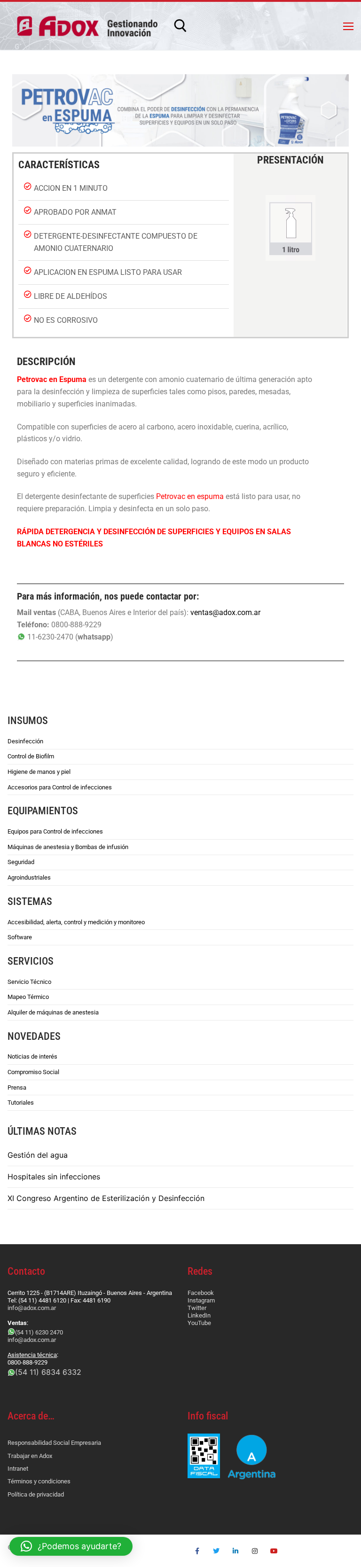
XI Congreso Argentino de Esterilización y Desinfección (106, 1198)
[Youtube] (274, 1551)
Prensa (17, 1087)
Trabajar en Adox (30, 1455)
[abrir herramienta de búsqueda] (180, 25)
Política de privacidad (36, 1494)
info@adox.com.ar (32, 1307)
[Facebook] (197, 1551)
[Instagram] (254, 1551)
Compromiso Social (33, 1072)
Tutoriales (21, 1102)
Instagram (201, 1300)
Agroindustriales (29, 877)
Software (20, 937)
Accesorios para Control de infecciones (60, 787)
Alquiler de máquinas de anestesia (53, 1012)
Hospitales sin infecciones (54, 1176)
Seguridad (21, 861)
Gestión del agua (38, 1155)
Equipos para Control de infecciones (55, 831)
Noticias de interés (32, 1056)
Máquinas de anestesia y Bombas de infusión (68, 846)
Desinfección (25, 741)
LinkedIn (199, 1315)
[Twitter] (216, 1551)
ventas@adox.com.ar (225, 612)
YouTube (199, 1322)
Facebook (201, 1292)
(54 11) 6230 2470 (39, 1332)
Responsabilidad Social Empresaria (54, 1442)
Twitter (197, 1307)
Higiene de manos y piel (39, 771)
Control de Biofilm (31, 756)
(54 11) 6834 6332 (48, 1372)
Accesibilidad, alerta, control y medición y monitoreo (76, 922)
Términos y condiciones (39, 1481)
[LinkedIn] (235, 1551)
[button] (71, 1546)
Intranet (18, 1468)
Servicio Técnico (29, 981)
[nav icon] (348, 26)
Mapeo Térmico (28, 996)
